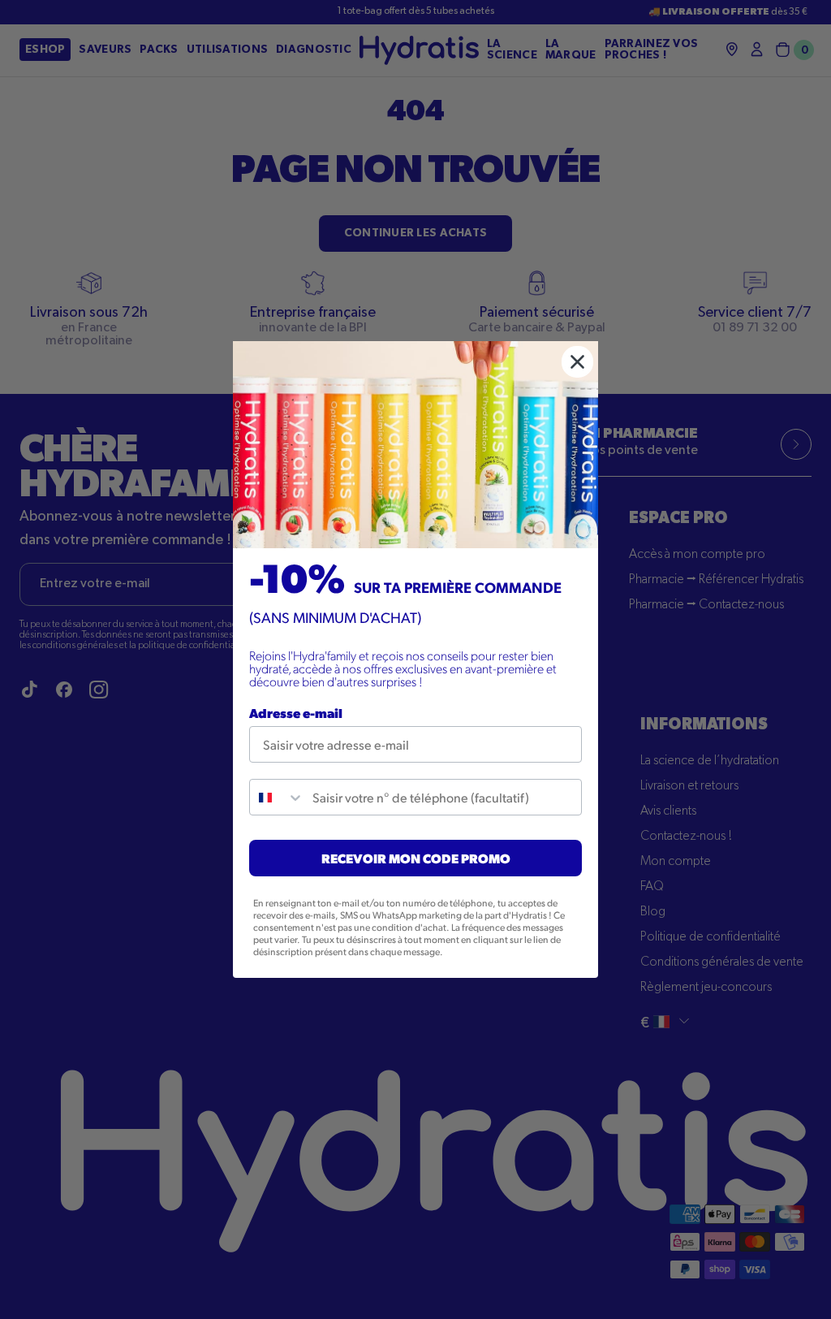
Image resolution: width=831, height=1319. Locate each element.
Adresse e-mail (295, 712)
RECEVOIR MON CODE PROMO (415, 858)
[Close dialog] (577, 362)
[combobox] (277, 797)
